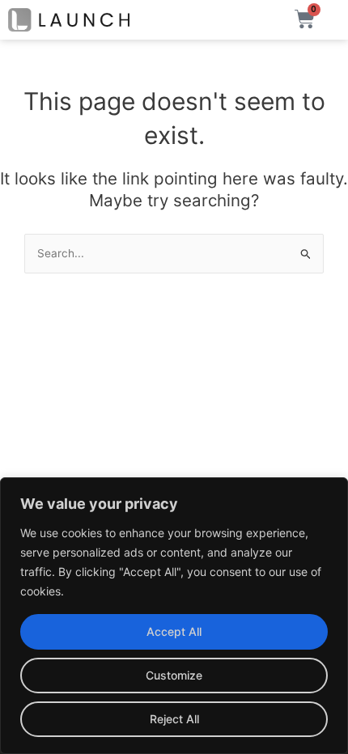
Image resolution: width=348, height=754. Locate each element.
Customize (174, 675)
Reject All (174, 719)
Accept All (174, 631)
